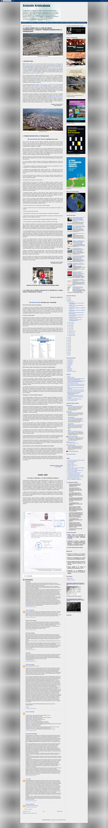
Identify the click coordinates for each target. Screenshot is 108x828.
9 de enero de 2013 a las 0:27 (31, 617)
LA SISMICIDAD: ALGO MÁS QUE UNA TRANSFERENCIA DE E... (75, 320)
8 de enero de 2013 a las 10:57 (31, 606)
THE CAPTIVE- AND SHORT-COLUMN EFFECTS (75, 391)
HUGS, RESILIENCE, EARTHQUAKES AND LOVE (75, 384)
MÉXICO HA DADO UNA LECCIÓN (73, 478)
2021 (69, 347)
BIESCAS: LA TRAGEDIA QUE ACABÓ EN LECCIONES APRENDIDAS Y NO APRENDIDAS (79, 273)
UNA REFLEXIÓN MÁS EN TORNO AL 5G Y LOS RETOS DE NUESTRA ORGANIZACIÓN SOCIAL (79, 227)
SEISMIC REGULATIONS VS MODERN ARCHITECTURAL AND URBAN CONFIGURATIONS (74, 393)
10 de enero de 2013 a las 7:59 (31, 775)
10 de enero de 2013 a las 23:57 (31, 807)
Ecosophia (70, 411)
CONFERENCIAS (32, 22)
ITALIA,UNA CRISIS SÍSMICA (72, 471)
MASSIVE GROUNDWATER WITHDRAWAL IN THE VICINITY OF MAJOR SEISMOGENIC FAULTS (76, 381)
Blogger (64, 819)
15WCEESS (71, 578)
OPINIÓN (61, 22)
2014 (69, 337)
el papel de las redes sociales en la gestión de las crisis (45, 84)
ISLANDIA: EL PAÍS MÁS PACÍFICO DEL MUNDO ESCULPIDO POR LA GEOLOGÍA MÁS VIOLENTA (79, 257)
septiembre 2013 (71, 331)
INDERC (68, 376)
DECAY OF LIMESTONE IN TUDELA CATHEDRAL (75, 467)
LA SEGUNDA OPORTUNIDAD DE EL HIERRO (75, 475)
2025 (69, 353)
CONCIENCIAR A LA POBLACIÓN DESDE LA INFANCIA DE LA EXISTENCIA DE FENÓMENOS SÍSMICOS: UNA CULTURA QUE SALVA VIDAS (78, 219)
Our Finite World (71, 423)
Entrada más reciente (26, 811)
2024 (69, 352)
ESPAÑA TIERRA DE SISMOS (72, 469)
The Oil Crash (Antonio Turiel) (73, 451)
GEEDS (69, 430)
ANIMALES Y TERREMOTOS (72, 465)
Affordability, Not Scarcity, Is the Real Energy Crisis (75, 424)
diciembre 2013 (71, 335)
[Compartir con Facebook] (30, 576)
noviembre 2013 (71, 334)
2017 (69, 341)
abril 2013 (70, 325)
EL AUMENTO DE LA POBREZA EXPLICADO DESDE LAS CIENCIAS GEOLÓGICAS (79, 280)
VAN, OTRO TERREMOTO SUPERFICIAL (74, 479)
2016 (69, 340)
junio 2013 (70, 328)
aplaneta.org (70, 405)
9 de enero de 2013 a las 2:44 (31, 629)
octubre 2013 (70, 332)
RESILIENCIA (73, 22)
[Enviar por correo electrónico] (26, 576)
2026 (69, 355)
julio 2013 (70, 329)
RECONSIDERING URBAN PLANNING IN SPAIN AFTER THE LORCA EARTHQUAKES (75, 379)
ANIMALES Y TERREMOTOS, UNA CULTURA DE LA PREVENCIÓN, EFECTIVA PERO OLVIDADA (78, 242)
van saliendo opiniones (31, 64)
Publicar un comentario (28, 809)
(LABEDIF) (70, 538)
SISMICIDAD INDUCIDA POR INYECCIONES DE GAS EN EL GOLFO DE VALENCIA (78, 288)
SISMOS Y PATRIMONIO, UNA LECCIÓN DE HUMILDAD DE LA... (75, 315)
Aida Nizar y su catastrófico (31, 71)
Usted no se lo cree (71, 442)
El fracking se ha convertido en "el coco (38, 77)
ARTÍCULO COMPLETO (56, 297)
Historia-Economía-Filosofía (73, 436)
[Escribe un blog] (28, 576)
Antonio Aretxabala (36, 5)
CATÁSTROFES (24, 22)
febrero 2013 (70, 322)
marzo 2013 (70, 323)
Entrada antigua (59, 811)
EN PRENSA (51, 22)
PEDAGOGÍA (67, 22)
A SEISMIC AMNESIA (71, 377)
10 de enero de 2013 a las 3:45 (31, 661)
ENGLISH (57, 22)
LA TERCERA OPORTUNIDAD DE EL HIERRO (75, 476)
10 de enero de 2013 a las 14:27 (31, 800)
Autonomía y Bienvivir (72, 454)
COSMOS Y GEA (70, 466)
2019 (69, 344)
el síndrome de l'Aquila (40, 81)
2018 (69, 343)
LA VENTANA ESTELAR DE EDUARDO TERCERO (76, 460)
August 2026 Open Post (71, 412)
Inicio (44, 811)
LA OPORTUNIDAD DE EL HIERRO (73, 474)
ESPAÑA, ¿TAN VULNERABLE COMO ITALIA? (75, 470)
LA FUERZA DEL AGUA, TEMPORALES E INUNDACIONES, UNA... (75, 318)
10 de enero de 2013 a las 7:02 (31, 708)
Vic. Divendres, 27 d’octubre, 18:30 (73, 443)
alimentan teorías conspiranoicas (48, 75)
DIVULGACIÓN (45, 22)
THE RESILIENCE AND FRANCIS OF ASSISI (75, 395)
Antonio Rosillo (59, 466)
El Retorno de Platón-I (71, 437)
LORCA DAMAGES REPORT (72, 400)
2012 (69, 299)
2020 (69, 346)
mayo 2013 (70, 326)
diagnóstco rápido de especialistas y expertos (35, 73)
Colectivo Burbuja (71, 417)
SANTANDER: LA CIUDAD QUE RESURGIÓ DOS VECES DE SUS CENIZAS (78, 264)
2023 (69, 350)
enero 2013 (70, 301)
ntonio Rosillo (36, 302)
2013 (69, 300)
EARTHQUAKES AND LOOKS (72, 383)
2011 (69, 297)
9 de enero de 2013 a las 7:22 (31, 649)
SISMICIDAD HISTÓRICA (81, 22)
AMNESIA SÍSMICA (70, 464)
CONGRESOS (38, 22)
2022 (69, 349)
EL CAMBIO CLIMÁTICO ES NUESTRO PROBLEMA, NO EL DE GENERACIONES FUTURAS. (78, 249)
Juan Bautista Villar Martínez (57, 97)
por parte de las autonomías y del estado (53, 68)
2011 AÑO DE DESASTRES (72, 461)
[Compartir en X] (29, 576)
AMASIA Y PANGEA (70, 462)
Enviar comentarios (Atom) (32, 813)
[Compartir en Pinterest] (31, 576)
